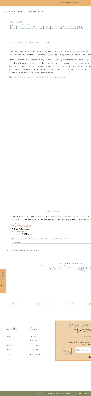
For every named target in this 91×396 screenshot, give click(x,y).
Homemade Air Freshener (22, 250)
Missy (20, 316)
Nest (48, 42)
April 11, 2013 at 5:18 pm (19, 231)
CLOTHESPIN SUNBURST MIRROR (65, 216)
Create (26, 42)
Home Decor (39, 42)
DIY (31, 42)
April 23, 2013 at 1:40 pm (26, 318)
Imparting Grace (54, 211)
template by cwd (82, 393)
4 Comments (20, 225)
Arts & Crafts (15, 42)
